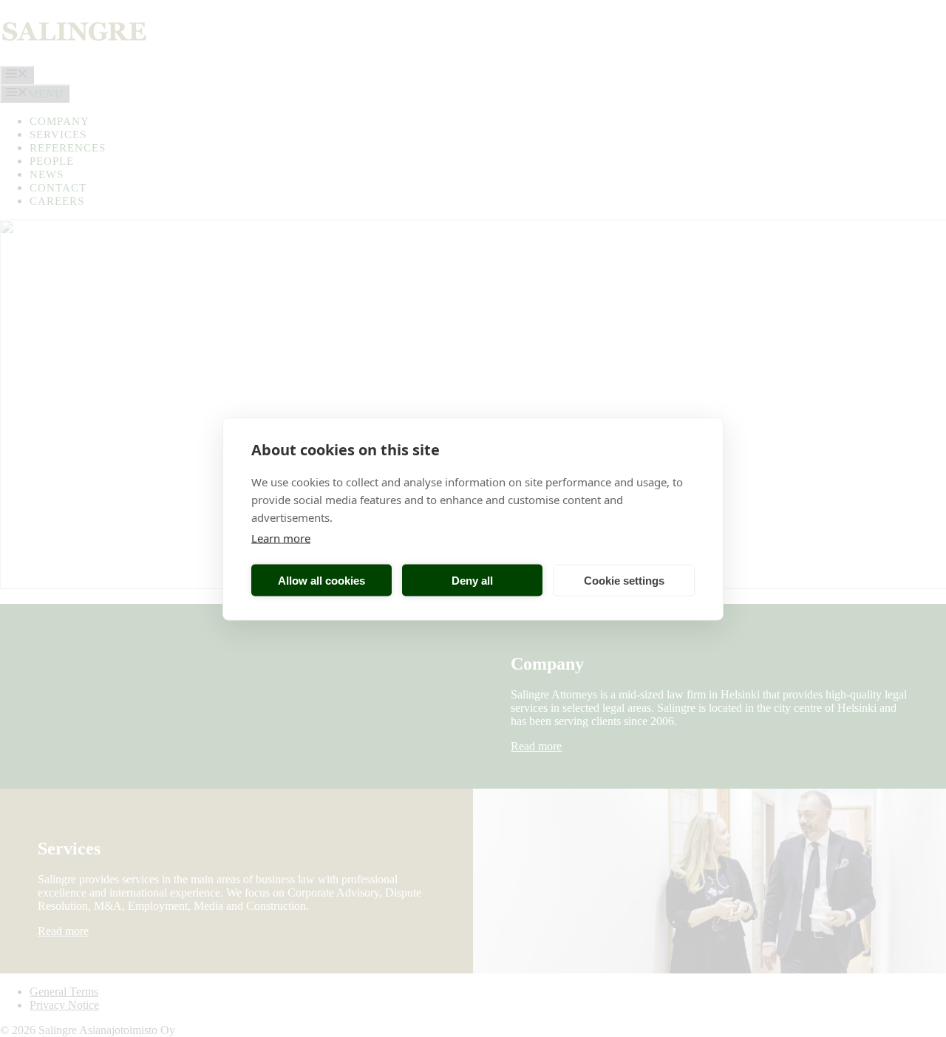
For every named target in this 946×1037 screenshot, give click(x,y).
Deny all (472, 580)
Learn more (280, 537)
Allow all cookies (321, 580)
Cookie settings (624, 580)
